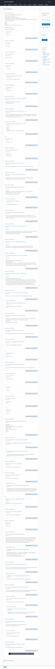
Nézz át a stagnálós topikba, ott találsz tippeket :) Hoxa (16, 302)
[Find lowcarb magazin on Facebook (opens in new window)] (4, 667)
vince (5, 384)
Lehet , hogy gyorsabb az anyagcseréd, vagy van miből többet (17, 439)
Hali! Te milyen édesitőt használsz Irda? (13, 475)
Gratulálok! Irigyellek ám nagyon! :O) (13, 201)
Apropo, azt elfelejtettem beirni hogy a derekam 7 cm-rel (16, 111)
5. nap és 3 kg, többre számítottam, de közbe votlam (15, 364)
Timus (6, 136)
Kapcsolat (49, 1)
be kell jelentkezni (13, 25)
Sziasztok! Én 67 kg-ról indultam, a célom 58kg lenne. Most (16, 226)
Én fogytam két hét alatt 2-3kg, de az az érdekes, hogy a (15, 315)
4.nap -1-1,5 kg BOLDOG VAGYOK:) (12, 150)
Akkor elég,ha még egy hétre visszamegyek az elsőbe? (15, 644)
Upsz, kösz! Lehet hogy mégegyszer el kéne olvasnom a (15, 621)
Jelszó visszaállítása (46, 27)
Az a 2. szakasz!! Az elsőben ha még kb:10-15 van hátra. (16, 598)
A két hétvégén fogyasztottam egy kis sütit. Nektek (15, 330)
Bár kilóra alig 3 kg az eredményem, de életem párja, (15, 212)
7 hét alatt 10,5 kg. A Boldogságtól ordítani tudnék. (15, 341)
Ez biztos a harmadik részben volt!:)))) (13, 632)
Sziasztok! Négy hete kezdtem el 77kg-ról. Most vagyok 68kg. (16, 255)
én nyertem (8, 409)
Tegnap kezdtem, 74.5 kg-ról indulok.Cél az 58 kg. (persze (16, 174)
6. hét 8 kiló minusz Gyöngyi (11, 398)
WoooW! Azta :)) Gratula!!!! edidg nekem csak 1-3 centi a (16, 123)
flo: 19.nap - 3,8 (8, 43)
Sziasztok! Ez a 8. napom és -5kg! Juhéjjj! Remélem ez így (16, 241)
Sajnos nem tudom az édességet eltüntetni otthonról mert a (16, 564)
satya (5, 496)
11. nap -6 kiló (8, 65)
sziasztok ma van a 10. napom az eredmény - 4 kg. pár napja (16, 292)
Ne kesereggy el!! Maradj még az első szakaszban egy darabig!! (17, 549)
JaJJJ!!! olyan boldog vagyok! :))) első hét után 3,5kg (14, 163)
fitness (20, 4)
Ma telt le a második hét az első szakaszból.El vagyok (15, 534)
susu (5, 350)
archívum (6, 23)
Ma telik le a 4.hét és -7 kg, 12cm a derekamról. (14, 463)
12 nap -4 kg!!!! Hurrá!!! (10, 375)
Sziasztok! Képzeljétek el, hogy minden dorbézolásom (15, 187)
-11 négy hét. (8, 387)
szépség (46, 4)
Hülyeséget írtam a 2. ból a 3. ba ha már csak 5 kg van (17, 608)
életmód (15, 4)
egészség (10, 4)
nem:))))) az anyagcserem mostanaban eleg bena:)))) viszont (17, 451)
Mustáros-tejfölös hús (46, 64)
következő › (27, 653)
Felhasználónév (44, 15)
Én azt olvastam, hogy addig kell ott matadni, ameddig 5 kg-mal (17, 587)
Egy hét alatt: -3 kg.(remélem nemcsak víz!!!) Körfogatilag (16, 98)
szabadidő (40, 4)
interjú (29, 4)
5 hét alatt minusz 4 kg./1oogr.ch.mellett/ (13, 75)
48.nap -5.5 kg (8, 522)
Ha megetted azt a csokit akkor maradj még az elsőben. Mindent (18, 575)
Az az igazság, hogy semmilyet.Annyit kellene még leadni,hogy (17, 485)
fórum (25, 4)
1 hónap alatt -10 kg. (9, 353)
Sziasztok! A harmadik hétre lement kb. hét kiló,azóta (15, 499)
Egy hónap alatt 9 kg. (9, 54)
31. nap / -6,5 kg (8, 31)
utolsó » (32, 653)
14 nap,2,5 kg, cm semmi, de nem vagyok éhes (14, 511)
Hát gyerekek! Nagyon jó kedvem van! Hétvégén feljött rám (16, 421)
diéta (5, 4)
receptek (35, 4)
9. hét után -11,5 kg (9, 138)
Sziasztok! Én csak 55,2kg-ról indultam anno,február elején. (16, 273)
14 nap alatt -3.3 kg (9, 87)
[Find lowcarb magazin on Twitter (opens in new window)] (6, 667)
